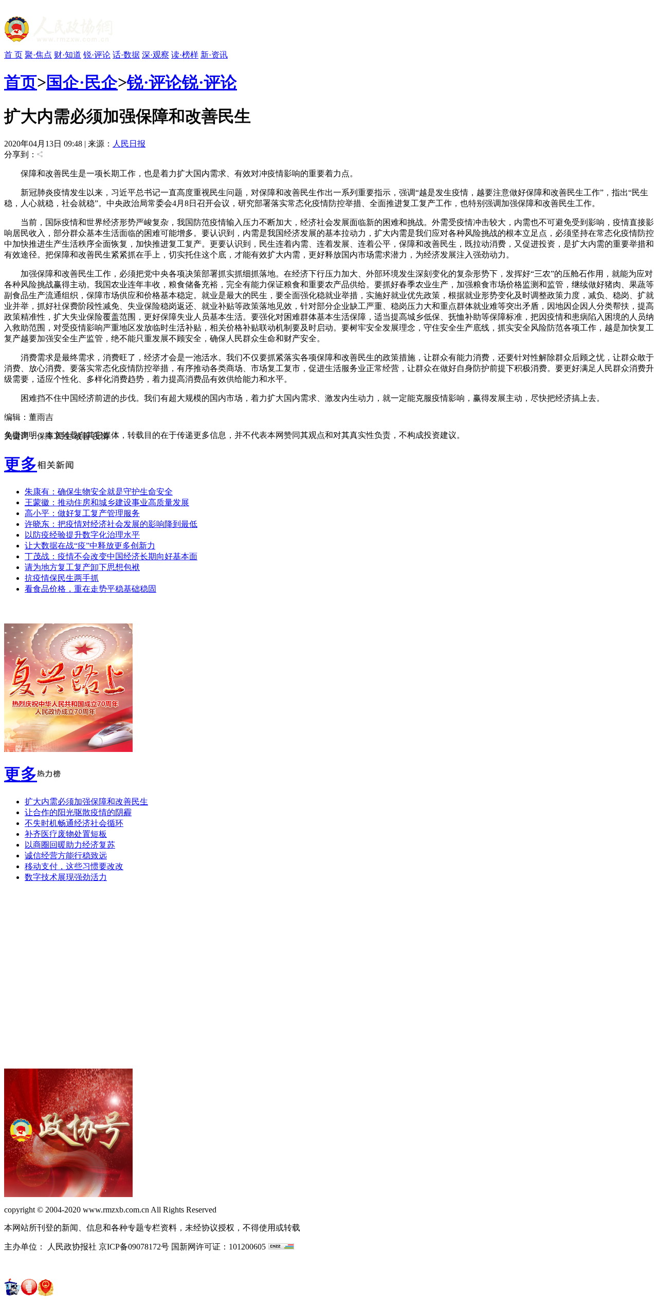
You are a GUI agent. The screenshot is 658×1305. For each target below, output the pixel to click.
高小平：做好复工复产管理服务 (82, 513)
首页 (20, 82)
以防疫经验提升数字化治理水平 (82, 534)
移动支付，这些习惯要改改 (74, 866)
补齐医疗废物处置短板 (66, 834)
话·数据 (126, 54)
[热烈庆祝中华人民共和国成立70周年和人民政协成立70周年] (68, 749)
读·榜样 (184, 54)
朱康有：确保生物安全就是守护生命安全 (99, 491)
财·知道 (67, 54)
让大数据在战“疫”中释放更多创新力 (90, 545)
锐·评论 (97, 54)
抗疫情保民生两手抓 (62, 578)
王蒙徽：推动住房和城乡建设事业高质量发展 (107, 502)
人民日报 (129, 143)
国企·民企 (82, 82)
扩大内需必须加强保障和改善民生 (86, 801)
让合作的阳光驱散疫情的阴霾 (78, 812)
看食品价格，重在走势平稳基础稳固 (90, 588)
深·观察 (155, 54)
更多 (20, 464)
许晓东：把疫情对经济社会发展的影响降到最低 (111, 524)
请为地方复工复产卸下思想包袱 (82, 567)
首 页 (13, 54)
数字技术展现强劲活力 (66, 877)
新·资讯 (214, 54)
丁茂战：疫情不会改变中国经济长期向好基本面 (111, 556)
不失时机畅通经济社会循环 (74, 823)
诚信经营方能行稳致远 (66, 855)
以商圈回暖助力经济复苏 (70, 844)
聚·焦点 (38, 54)
